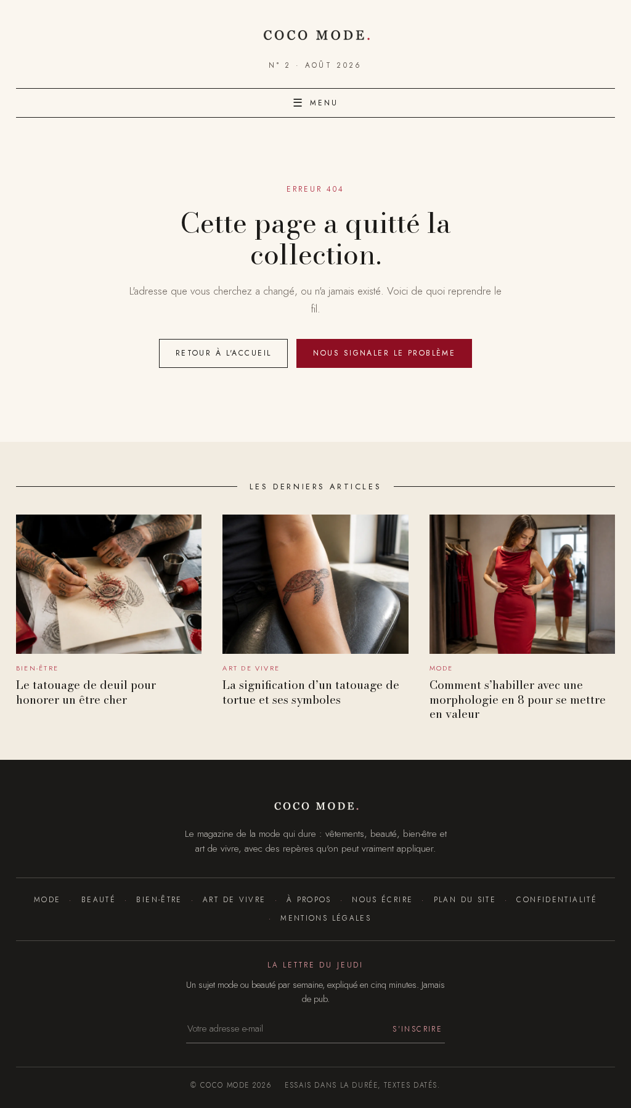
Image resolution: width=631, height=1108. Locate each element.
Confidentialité (556, 899)
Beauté (98, 899)
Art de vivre (234, 899)
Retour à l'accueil (224, 353)
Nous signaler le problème (384, 353)
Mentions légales (325, 918)
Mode (47, 899)
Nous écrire (382, 899)
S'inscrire (417, 1029)
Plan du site (465, 899)
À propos (309, 899)
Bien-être (159, 899)
